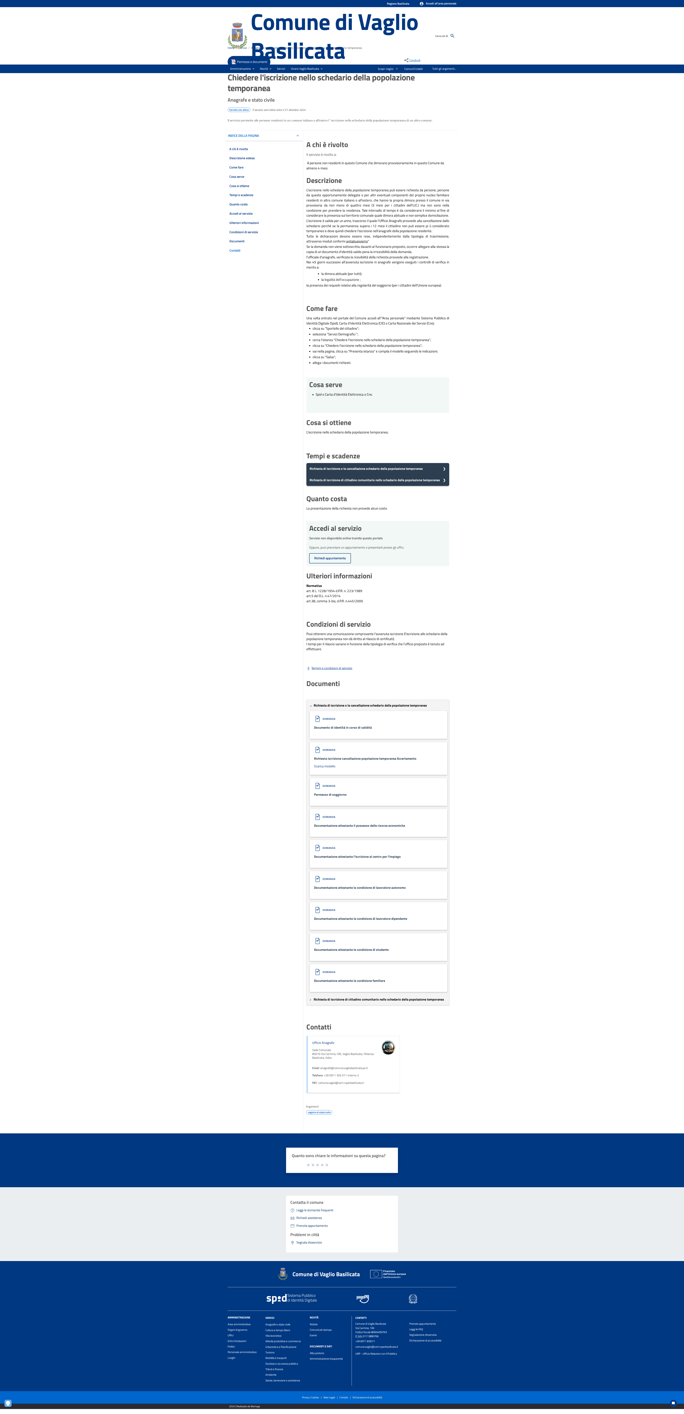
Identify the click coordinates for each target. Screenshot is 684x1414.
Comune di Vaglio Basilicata (334, 36)
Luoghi (231, 1358)
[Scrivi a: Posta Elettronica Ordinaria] (380, 1350)
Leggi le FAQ (416, 1329)
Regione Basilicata (398, 3)
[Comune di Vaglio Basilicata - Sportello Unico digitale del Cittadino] (237, 35)
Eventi (313, 1335)
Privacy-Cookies (310, 1397)
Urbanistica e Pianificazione (280, 1347)
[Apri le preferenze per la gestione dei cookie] (8, 1404)
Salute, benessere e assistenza (282, 1380)
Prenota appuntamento (422, 1324)
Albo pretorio (317, 1353)
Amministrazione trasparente (326, 1359)
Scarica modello (324, 766)
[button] (437, 4)
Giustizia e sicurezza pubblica (281, 1364)
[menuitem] (384, 69)
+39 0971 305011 (365, 1341)
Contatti (361, 1318)
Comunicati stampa (321, 1330)
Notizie (314, 1324)
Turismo (269, 1352)
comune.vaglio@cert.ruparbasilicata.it (376, 1347)
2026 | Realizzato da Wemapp (244, 1406)
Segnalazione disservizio (423, 1335)
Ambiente (270, 1375)
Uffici (231, 1335)
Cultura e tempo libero (277, 1330)
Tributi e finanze (274, 1369)
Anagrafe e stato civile (277, 1324)
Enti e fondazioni (237, 1341)
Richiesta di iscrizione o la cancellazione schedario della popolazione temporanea (366, 468)
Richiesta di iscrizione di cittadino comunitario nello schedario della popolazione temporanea (375, 480)
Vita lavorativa (273, 1336)
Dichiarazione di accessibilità (425, 1340)
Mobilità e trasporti (276, 1358)
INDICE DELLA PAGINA (243, 135)
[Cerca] (452, 36)
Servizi (269, 1318)
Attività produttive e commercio (283, 1341)
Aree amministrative (239, 1324)
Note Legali (329, 1397)
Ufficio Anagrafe (323, 1042)
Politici (231, 1346)
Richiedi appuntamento (330, 558)
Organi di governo (237, 1330)
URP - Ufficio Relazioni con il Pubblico (376, 1354)
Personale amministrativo (242, 1352)
